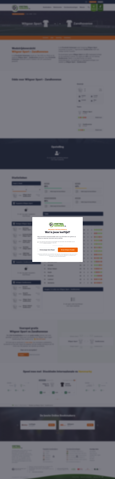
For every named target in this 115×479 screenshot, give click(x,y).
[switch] (38, 242)
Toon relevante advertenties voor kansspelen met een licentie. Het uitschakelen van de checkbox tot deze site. (57, 242)
